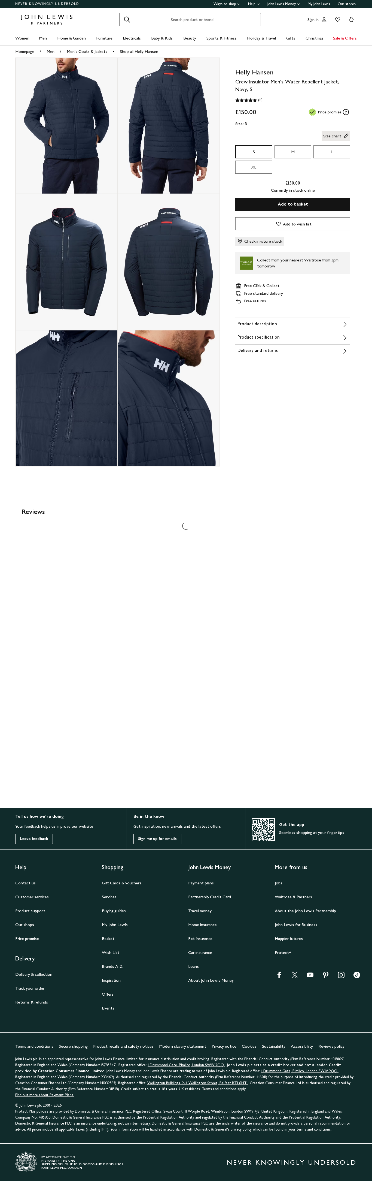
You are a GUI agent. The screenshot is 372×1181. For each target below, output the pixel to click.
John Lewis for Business (296, 924)
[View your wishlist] (336, 19)
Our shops (24, 924)
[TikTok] (356, 976)
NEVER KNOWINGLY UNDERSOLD (47, 4)
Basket (108, 938)
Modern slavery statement (182, 1046)
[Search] (126, 19)
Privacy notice (224, 1046)
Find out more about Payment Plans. (44, 1095)
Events (108, 1008)
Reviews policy (331, 1046)
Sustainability (273, 1046)
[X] (294, 976)
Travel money (200, 910)
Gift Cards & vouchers (121, 882)
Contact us (25, 882)
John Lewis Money (281, 4)
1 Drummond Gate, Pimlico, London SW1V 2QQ (186, 1065)
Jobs (278, 882)
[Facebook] (279, 976)
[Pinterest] (325, 976)
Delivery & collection (33, 974)
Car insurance (200, 952)
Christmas (315, 38)
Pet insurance (200, 938)
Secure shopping (73, 1046)
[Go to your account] (324, 19)
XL (253, 167)
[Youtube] (310, 976)
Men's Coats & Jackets (87, 51)
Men (43, 38)
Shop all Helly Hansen (139, 51)
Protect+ (283, 952)
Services (109, 896)
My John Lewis (319, 4)
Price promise (27, 938)
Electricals (132, 38)
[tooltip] (345, 112)
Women (22, 38)
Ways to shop (225, 4)
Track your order (29, 988)
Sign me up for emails (157, 838)
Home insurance (202, 924)
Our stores (347, 4)
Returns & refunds (31, 1002)
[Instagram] (341, 976)
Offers (108, 994)
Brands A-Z (112, 966)
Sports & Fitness (221, 38)
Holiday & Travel (261, 38)
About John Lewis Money (211, 980)
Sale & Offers (345, 38)
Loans (193, 966)
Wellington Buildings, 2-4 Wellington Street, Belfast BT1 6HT (197, 1083)
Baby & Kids (162, 38)
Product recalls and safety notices (123, 1046)
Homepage (24, 51)
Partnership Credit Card (209, 896)
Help (251, 4)
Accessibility (302, 1046)
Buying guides (114, 910)
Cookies (249, 1046)
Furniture (104, 38)
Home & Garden (71, 38)
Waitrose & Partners (293, 896)
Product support (30, 910)
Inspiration (111, 980)
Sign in (313, 19)
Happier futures (289, 938)
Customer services (32, 896)
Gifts (290, 38)
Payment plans (201, 882)
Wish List (110, 952)
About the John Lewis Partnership (305, 910)
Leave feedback (34, 838)
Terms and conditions (34, 1046)
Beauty (189, 38)
